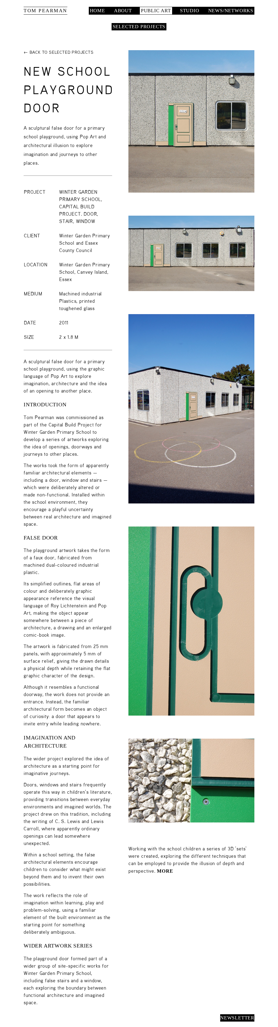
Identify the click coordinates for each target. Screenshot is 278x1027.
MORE (165, 871)
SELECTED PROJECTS (139, 26)
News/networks (230, 10)
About (123, 10)
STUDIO (189, 10)
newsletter (237, 1017)
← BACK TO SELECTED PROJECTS (59, 52)
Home (97, 10)
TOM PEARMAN (45, 10)
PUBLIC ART (156, 10)
